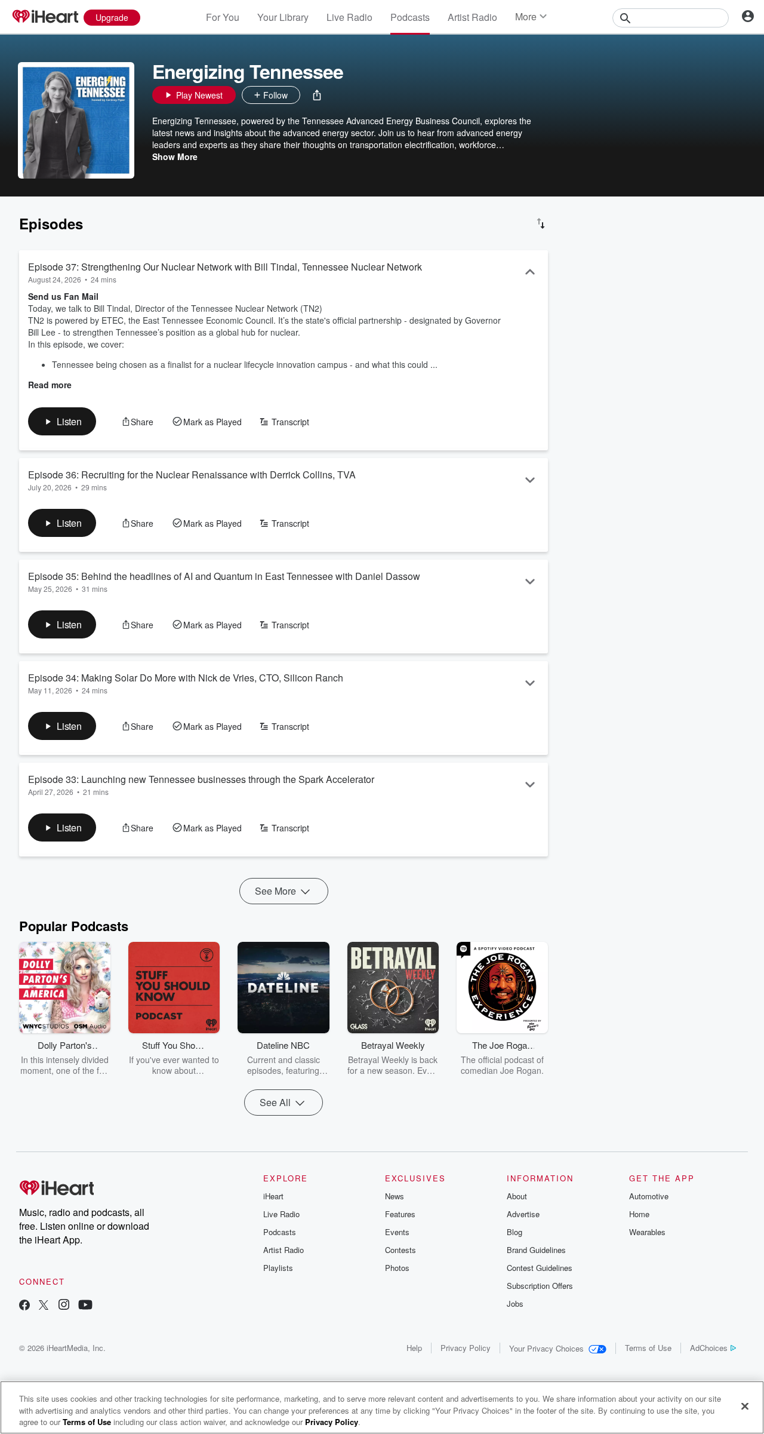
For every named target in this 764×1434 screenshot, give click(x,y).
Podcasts (410, 17)
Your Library (283, 17)
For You (222, 17)
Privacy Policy (465, 1347)
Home (639, 1214)
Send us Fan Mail (63, 296)
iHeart (273, 1196)
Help (414, 1347)
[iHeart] (45, 17)
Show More (175, 156)
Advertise (523, 1214)
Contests (400, 1249)
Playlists (278, 1267)
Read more (50, 385)
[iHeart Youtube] (85, 1306)
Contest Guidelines (539, 1267)
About (517, 1196)
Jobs (515, 1303)
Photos (397, 1267)
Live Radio (349, 17)
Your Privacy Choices (546, 1348)
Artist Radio (472, 17)
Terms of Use (648, 1347)
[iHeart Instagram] (63, 1306)
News (394, 1196)
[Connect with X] (43, 1306)
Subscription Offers (540, 1285)
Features (400, 1214)
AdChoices (709, 1347)
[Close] (745, 1406)
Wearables (647, 1232)
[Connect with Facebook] (24, 1306)
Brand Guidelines (536, 1249)
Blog (514, 1232)
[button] (317, 95)
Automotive (648, 1196)
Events (397, 1232)
